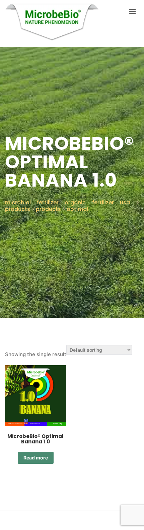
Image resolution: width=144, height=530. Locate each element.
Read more (35, 457)
